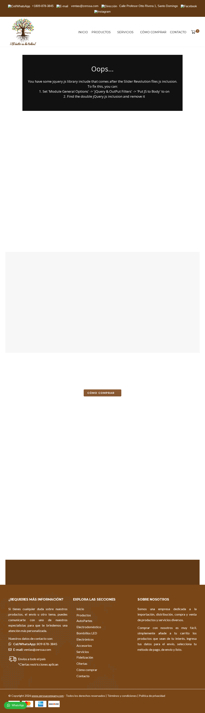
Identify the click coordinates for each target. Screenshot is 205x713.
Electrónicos (85, 639)
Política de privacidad (152, 695)
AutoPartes (84, 621)
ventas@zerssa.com (37, 649)
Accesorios (84, 645)
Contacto (178, 32)
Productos (101, 32)
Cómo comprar (153, 32)
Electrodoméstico (88, 627)
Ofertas (81, 663)
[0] (192, 32)
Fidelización (84, 657)
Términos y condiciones (122, 695)
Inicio (83, 32)
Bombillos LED (86, 633)
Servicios (125, 32)
